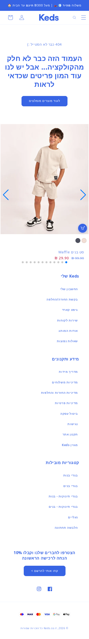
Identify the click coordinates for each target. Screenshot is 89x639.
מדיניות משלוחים (65, 382)
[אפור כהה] (78, 240)
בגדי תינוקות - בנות (63, 496)
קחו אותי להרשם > (44, 571)
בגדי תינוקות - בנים (63, 507)
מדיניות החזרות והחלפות (59, 393)
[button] (83, 17)
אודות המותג (68, 331)
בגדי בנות (70, 475)
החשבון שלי (69, 289)
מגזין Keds (70, 445)
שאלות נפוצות (67, 341)
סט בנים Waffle (71, 252)
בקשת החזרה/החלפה (62, 299)
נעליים (73, 517)
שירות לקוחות (67, 320)
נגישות (72, 424)
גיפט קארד (70, 310)
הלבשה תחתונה (66, 528)
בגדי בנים (70, 486)
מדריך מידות (68, 372)
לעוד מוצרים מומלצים (44, 101)
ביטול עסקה (69, 414)
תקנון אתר (70, 434)
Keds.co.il (50, 628)
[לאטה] (84, 240)
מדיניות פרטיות (66, 403)
